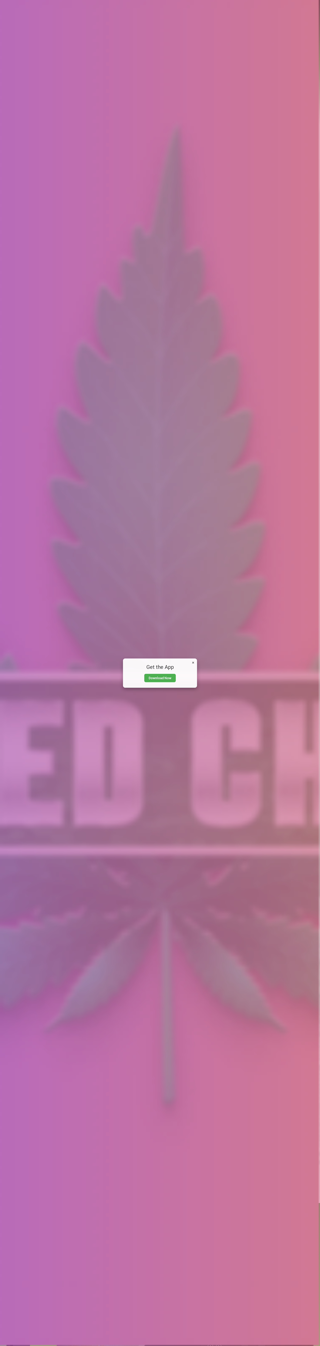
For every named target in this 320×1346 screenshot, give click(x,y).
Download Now (160, 678)
